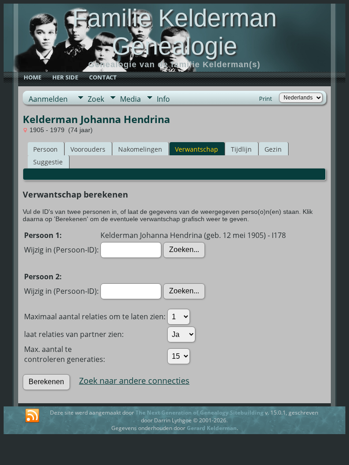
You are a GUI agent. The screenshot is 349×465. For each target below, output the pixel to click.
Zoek (96, 99)
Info (163, 99)
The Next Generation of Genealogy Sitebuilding (199, 412)
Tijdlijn (241, 149)
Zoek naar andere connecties (134, 380)
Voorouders (87, 149)
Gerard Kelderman (212, 428)
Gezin (273, 149)
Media (130, 99)
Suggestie (48, 162)
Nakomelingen (140, 149)
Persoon (45, 149)
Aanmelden (48, 99)
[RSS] (32, 416)
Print (265, 98)
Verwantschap (196, 149)
